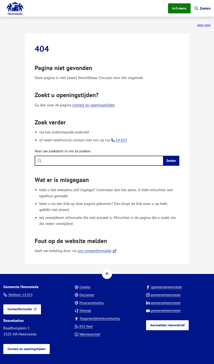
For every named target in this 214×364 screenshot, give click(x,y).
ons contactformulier (97, 250)
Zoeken (171, 161)
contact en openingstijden (93, 105)
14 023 (121, 140)
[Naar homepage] (15, 8)
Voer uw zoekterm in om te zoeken (62, 151)
